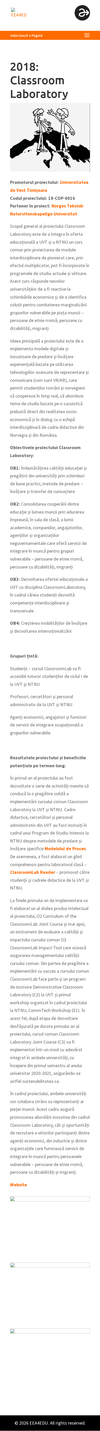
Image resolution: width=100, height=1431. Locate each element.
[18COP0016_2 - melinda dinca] (50, 1253)
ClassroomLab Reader (32, 872)
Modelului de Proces (65, 848)
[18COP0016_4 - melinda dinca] (50, 1385)
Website (18, 1185)
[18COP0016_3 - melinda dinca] (50, 1319)
